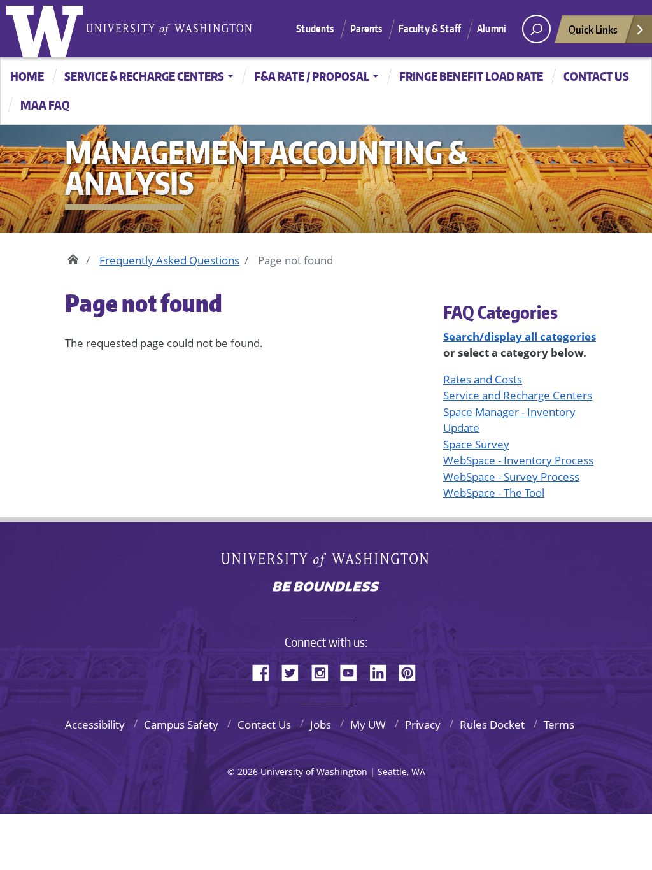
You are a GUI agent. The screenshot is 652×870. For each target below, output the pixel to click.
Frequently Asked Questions (169, 260)
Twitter (294, 670)
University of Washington (47, 28)
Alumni (491, 28)
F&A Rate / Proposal (311, 76)
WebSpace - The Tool (493, 492)
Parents (366, 28)
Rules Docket (492, 724)
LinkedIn (382, 670)
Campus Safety (181, 724)
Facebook (265, 670)
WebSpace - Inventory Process (518, 460)
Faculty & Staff (430, 28)
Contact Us (264, 724)
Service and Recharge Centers (517, 395)
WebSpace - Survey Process (511, 476)
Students (315, 28)
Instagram (324, 670)
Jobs (320, 724)
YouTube (353, 670)
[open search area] (536, 29)
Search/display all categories (519, 336)
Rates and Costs (482, 379)
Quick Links (593, 29)
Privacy (423, 724)
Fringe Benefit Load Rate (471, 76)
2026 (247, 772)
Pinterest (412, 670)
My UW (368, 724)
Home (27, 76)
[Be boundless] (326, 587)
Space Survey (476, 444)
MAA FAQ (45, 105)
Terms (559, 724)
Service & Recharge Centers (144, 76)
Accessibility (95, 724)
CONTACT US (596, 76)
